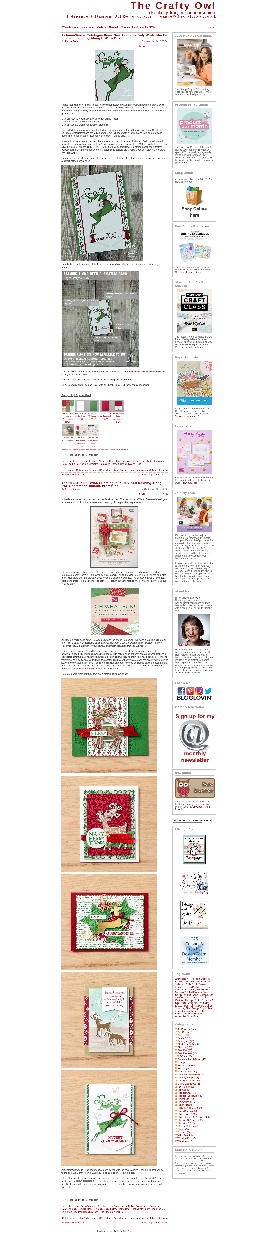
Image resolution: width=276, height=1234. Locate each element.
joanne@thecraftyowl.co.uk (187, 16)
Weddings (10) (185, 1141)
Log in (210, 27)
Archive (101, 27)
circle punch (191, 984)
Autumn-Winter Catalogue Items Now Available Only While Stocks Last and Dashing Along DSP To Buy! (114, 37)
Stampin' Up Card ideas (80, 1209)
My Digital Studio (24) (188, 1080)
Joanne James (72, 41)
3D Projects (180, 979)
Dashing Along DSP (130, 464)
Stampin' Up (142, 1206)
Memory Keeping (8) (188, 1077)
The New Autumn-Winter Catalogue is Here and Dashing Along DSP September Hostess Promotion (111, 484)
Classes (94, 470)
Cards (71, 470)
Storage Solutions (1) (188, 1126)
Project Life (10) (185, 1099)
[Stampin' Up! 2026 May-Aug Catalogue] (194, 85)
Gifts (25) (182, 1062)
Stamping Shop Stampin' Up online (193, 1008)
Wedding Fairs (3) (186, 1138)
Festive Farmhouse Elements (83, 464)
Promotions (106, 470)
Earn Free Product (154, 1209)
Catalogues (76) (185, 1041)
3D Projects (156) (186, 1029)
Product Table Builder (80, 450)
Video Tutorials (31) (187, 1135)
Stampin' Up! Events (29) (190, 1120)
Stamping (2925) (186, 1123)
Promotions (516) (186, 1102)
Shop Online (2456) (187, 1114)
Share (142, 46)
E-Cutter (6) (185, 1056)
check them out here (191, 272)
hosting (94, 1218)
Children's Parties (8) (188, 1044)
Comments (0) (160, 1222)
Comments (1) (160, 474)
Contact (113, 27)
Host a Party (137, 1209)
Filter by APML (147, 27)
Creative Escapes (131, 461)
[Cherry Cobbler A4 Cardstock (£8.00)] (106, 401)
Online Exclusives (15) (189, 1083)
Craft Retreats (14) (187, 1053)
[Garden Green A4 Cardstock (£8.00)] (93, 401)
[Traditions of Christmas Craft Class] (194, 332)
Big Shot (179, 981)
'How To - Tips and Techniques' (130, 371)
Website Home (70, 27)
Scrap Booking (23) (187, 1111)
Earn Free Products (71, 1212)
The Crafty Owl (173, 5)
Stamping (163, 470)
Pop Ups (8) (183, 1090)
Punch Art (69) (184, 1105)
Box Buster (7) (185, 1032)
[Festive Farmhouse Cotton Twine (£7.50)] (81, 425)
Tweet (164, 46)
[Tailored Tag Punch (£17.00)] (68, 425)
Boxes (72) (183, 1035)
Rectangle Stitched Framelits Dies (191, 992)
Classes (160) (184, 1047)
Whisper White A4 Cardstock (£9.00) (80, 416)
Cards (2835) (184, 1038)
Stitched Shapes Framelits (187, 1011)
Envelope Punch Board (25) (191, 1059)
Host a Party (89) (186, 1065)
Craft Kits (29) (184, 1050)
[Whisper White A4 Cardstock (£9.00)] (81, 401)
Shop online (74, 1206)
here (130, 379)
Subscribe (129, 27)
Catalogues (82, 470)
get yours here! (190, 482)
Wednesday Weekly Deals (187, 1016)
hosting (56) (183, 1068)
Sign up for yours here (186, 416)
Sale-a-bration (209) (192, 1108)
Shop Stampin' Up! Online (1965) (194, 1117)
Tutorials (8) (183, 1132)
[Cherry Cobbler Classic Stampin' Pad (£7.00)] (118, 401)
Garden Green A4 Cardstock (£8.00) (93, 416)
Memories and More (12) (190, 1074)
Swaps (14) (183, 1129)
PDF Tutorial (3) (185, 1086)
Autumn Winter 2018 (115, 1212)
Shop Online (120, 470)
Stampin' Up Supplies (105, 1209)
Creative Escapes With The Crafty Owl (100, 461)
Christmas (73, 461)
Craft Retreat (148, 461)
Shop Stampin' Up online (94, 1206)
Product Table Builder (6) (190, 1096)
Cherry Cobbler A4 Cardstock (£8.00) (106, 416)
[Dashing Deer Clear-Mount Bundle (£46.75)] (93, 425)
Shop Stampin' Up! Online (142, 470)
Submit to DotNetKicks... (74, 474)
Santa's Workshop (109, 464)
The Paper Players (196, 1013)
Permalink (145, 474)
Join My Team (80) (187, 1071)
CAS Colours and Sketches (197, 981)
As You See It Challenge (198, 979)
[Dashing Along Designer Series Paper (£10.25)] (68, 401)
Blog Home (88, 27)
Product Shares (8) (187, 1093)
